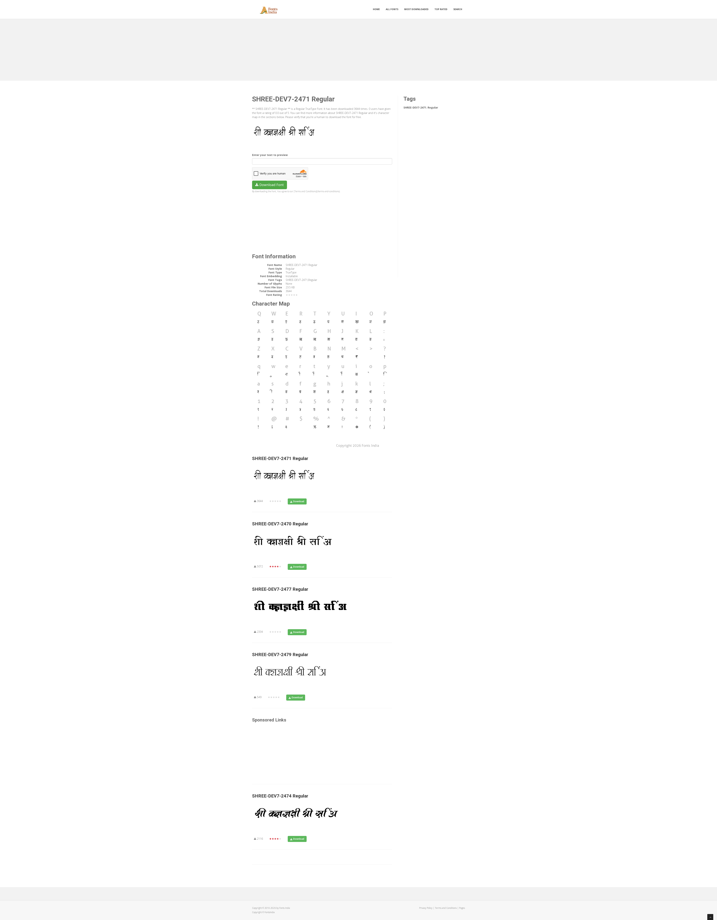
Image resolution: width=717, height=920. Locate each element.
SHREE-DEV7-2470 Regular (280, 523)
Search (457, 9)
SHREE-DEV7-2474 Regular (280, 796)
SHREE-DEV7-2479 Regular (280, 654)
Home (376, 9)
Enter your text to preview (270, 155)
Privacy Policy (425, 908)
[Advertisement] (358, 49)
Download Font (271, 184)
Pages (462, 908)
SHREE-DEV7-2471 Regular (280, 458)
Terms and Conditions (446, 908)
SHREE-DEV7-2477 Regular (280, 589)
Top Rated (440, 9)
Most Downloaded (416, 9)
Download (298, 501)
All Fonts (392, 9)
